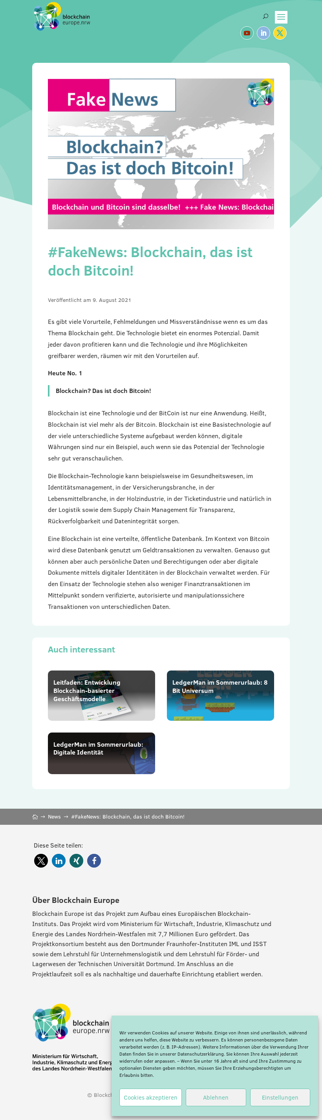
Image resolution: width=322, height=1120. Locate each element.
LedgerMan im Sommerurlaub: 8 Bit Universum (219, 686)
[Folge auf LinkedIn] (263, 33)
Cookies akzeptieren (150, 1097)
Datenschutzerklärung (200, 1054)
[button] (41, 861)
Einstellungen (280, 1097)
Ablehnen (216, 1097)
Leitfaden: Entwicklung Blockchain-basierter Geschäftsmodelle (87, 690)
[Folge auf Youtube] (247, 33)
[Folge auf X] (280, 33)
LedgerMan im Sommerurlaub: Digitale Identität (98, 748)
